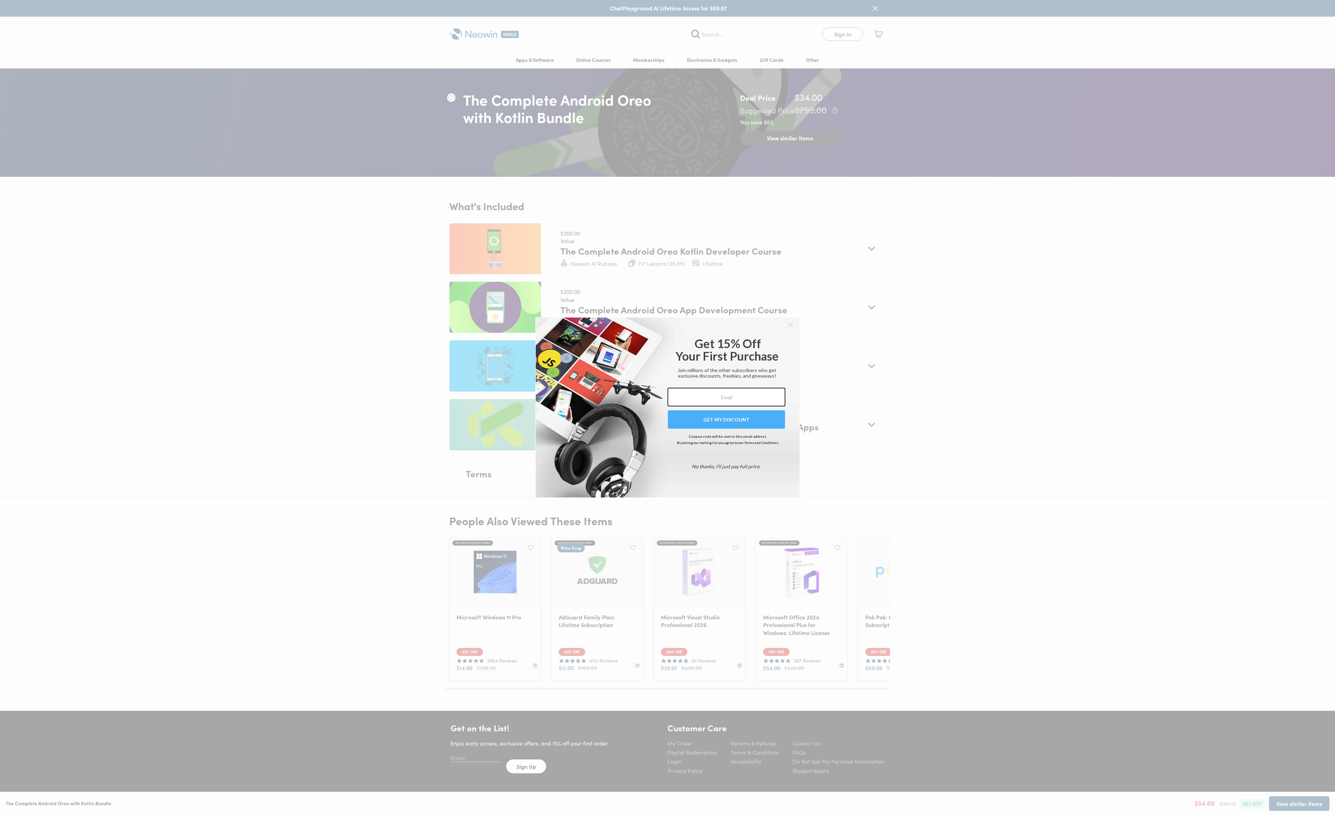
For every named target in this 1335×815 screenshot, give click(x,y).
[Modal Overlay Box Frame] (667, 407)
